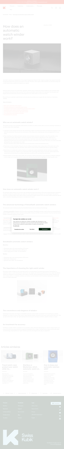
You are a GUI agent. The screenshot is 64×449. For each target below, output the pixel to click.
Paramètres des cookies (19, 229)
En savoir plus (16, 225)
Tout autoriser (45, 229)
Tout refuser (32, 229)
